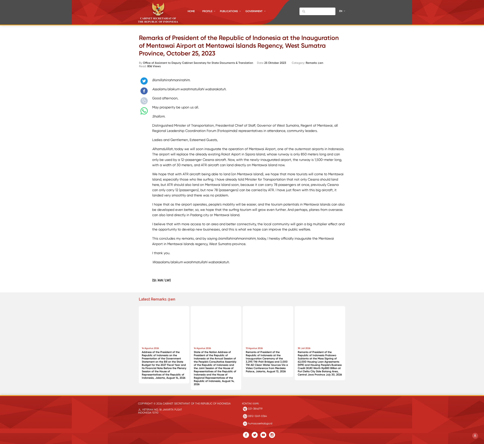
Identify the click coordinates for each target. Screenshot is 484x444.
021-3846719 (254, 408)
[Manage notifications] (475, 436)
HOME (191, 11)
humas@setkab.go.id (259, 423)
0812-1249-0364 (257, 416)
